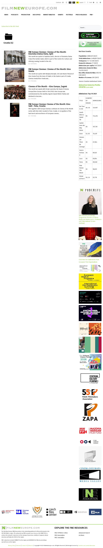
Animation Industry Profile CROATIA (89, 86)
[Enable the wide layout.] (88, 3)
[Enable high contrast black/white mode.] (70, 3)
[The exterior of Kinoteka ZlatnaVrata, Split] (14, 57)
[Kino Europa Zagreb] (14, 92)
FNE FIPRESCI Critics (61, 533)
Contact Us (25, 545)
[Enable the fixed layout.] (85, 3)
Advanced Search (84, 533)
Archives (81, 535)
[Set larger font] (100, 3)
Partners (18, 545)
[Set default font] (97, 3)
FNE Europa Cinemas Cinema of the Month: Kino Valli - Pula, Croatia (49, 105)
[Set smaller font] (93, 3)
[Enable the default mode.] (63, 3)
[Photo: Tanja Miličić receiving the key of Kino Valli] (14, 110)
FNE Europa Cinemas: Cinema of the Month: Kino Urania (49, 70)
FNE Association (60, 535)
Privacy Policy (11, 545)
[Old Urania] (14, 75)
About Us (31, 545)
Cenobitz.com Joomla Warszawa (86, 545)
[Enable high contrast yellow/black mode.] (77, 3)
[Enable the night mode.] (66, 3)
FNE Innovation (59, 537)
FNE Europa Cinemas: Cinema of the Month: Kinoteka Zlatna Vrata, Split (47, 53)
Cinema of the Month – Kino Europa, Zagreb (47, 86)
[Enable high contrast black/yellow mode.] (73, 3)
